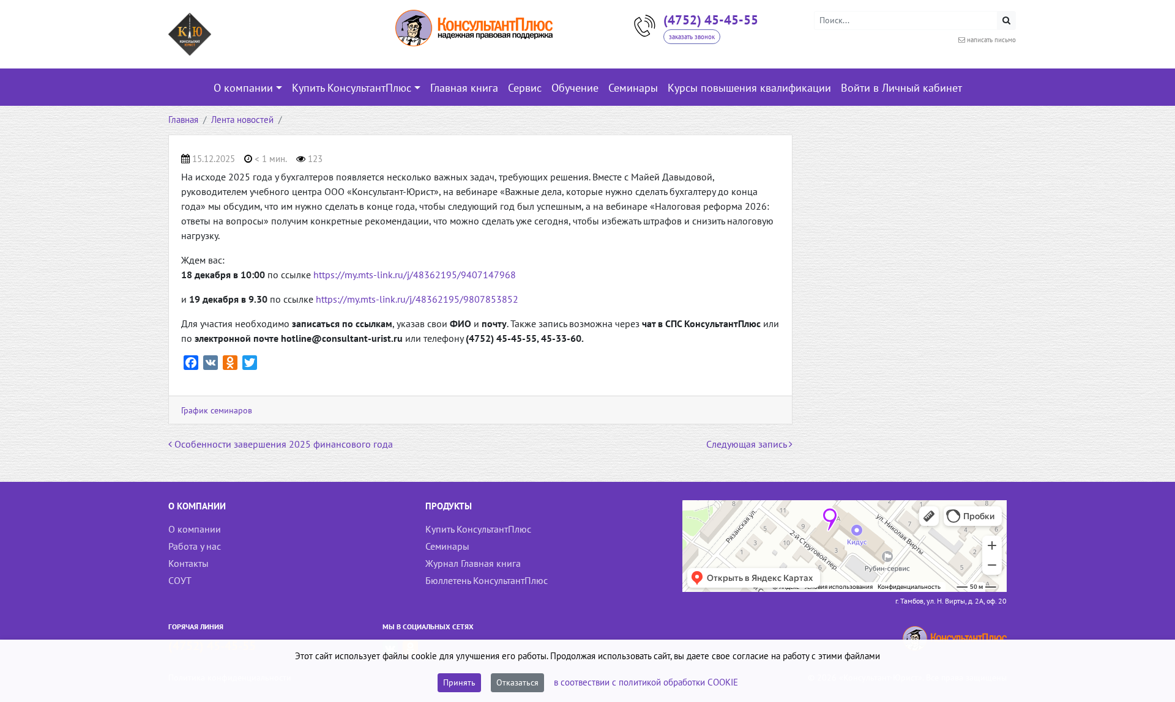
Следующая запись (747, 444)
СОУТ (180, 580)
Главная (183, 119)
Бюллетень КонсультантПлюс (486, 580)
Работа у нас (194, 546)
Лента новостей (242, 119)
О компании (194, 529)
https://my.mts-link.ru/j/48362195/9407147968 (414, 274)
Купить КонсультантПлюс (478, 529)
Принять (459, 682)
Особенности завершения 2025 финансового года (282, 444)
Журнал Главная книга (473, 563)
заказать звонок (692, 36)
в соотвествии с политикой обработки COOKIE (646, 682)
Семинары (447, 546)
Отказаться (517, 682)
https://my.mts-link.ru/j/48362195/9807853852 (417, 299)
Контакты (188, 563)
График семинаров (216, 410)
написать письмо (991, 39)
